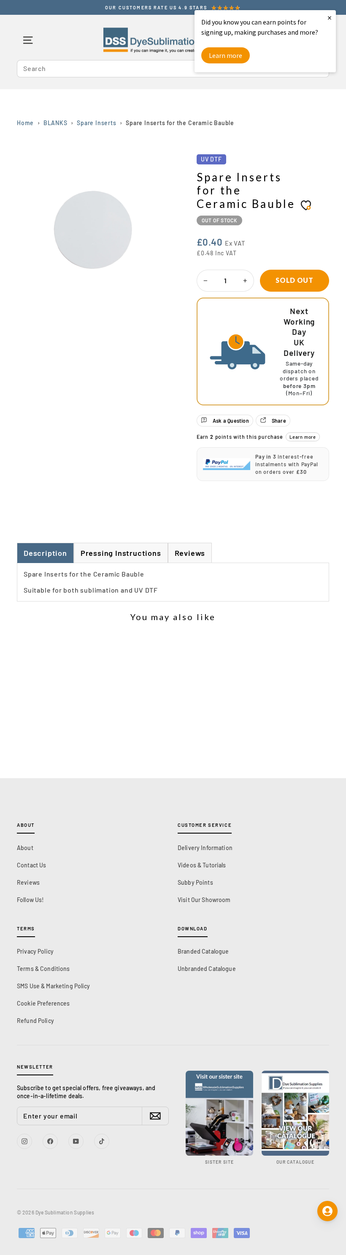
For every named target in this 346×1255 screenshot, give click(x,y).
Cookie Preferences (43, 1003)
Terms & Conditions (43, 968)
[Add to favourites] (306, 205)
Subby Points (195, 882)
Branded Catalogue (203, 951)
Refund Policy (35, 1020)
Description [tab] (45, 553)
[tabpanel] (173, 582)
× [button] (329, 17)
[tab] (121, 553)
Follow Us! (30, 899)
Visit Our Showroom (204, 899)
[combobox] (173, 68)
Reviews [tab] (190, 553)
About (25, 847)
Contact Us (31, 865)
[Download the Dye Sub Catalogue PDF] (295, 1113)
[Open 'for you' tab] (327, 1211)
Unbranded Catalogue (207, 968)
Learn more (302, 437)
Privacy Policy (35, 951)
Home (25, 122)
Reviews (28, 882)
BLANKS (55, 122)
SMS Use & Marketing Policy (53, 986)
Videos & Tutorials (202, 865)
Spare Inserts (96, 122)
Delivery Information (205, 847)
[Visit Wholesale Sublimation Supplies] (219, 1113)
